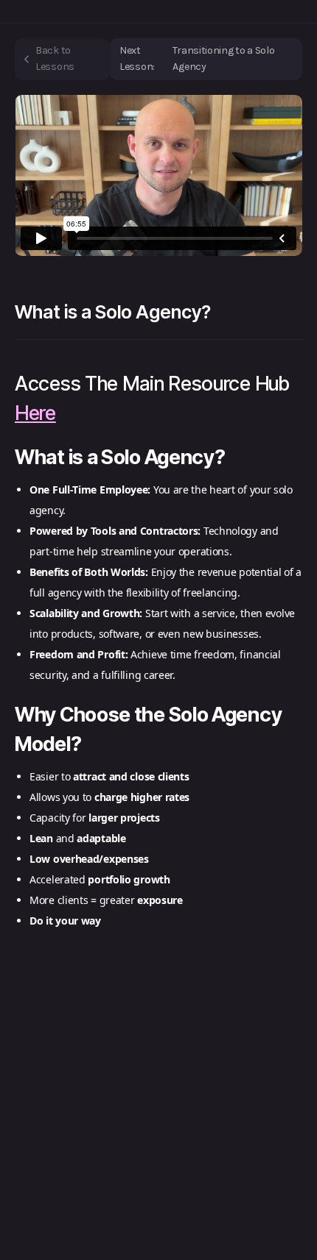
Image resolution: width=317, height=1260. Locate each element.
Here (35, 413)
